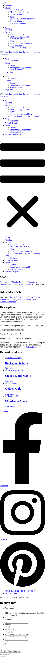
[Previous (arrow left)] (1, 656)
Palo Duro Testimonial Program (22, 19)
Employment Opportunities (20, 67)
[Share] (6, 654)
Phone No (9, 629)
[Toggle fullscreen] (3, 654)
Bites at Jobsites (16, 70)
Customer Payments (13, 134)
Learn (7, 7)
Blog (12, 16)
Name (8, 620)
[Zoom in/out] (1, 654)
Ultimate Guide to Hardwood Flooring (18, 22)
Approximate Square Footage (16, 634)
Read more (9, 368)
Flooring (8, 5)
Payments (9, 72)
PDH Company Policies (19, 12)
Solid (34, 299)
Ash (19, 299)
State (7, 644)
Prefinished (26, 299)
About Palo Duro (17, 10)
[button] (22, 186)
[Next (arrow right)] (3, 656)
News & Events (16, 14)
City (6, 639)
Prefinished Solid (7, 299)
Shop (7, 58)
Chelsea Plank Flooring (21, 284)
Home (7, 3)
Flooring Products (19, 282)
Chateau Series (15, 297)
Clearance (14, 61)
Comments (9, 608)
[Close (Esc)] (9, 654)
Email (8, 625)
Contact (8, 63)
